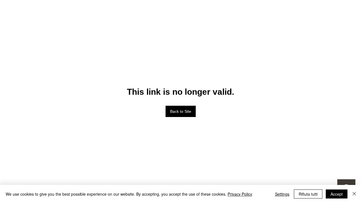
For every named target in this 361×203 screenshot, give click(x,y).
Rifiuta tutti (308, 194)
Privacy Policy (240, 194)
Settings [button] (282, 194)
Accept (337, 194)
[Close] (354, 193)
